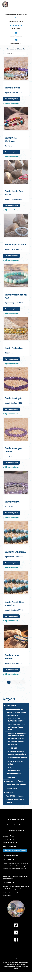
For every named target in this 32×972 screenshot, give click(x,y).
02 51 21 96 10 (11, 846)
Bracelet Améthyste (13, 398)
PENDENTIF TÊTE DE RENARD (15, 763)
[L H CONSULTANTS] (17, 4)
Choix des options (11, 99)
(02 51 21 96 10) (8, 882)
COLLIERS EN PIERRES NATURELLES (16, 743)
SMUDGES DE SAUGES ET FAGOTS (15, 801)
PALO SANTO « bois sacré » (15, 796)
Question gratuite (16, 43)
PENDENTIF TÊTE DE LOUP (17, 758)
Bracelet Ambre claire (14, 348)
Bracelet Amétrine (12, 502)
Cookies (23, 964)
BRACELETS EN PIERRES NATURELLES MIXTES (16, 720)
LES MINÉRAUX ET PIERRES (16, 785)
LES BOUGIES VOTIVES (14, 709)
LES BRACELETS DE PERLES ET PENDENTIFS (16, 714)
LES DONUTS (12, 748)
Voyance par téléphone (16, 819)
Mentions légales (23, 962)
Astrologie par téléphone (16, 830)
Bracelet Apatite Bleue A (15, 552)
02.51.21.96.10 (8, 859)
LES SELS (9, 792)
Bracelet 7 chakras (12, 88)
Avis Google (16, 28)
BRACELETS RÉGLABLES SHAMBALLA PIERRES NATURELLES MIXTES (17, 736)
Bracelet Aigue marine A (15, 244)
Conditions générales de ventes (12, 966)
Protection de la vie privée (13, 964)
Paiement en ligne (16, 36)
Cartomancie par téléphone (16, 825)
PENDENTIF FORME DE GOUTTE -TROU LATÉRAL (17, 753)
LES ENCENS (10, 777)
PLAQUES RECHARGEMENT (14, 769)
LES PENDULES (11, 788)
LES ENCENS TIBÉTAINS (14, 781)
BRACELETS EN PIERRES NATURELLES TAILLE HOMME (16, 727)
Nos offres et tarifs (16, 21)
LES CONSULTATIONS (14, 774)
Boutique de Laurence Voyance (16, 14)
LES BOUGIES (11, 705)
